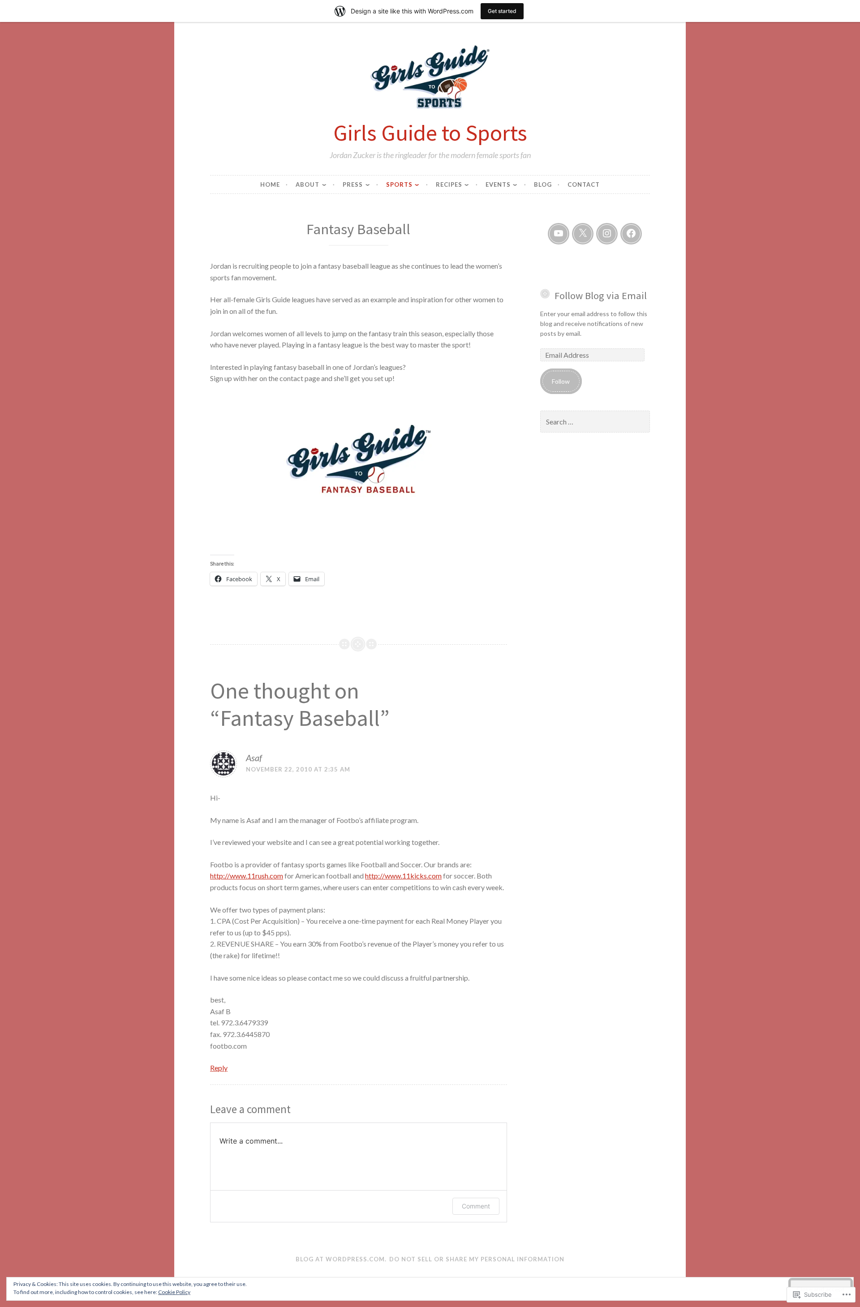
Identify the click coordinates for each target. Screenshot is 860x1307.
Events (498, 184)
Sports (399, 184)
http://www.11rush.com (246, 875)
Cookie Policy (174, 1292)
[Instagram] (607, 233)
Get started (502, 11)
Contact (584, 184)
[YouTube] (558, 233)
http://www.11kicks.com (403, 875)
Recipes (449, 184)
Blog (543, 184)
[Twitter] (582, 233)
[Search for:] (595, 422)
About (307, 184)
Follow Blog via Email (601, 295)
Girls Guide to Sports (430, 132)
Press (353, 184)
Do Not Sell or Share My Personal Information (476, 1259)
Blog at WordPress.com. (341, 1259)
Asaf (254, 757)
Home (270, 184)
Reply (219, 1067)
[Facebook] (631, 233)
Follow (561, 381)
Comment (476, 1206)
